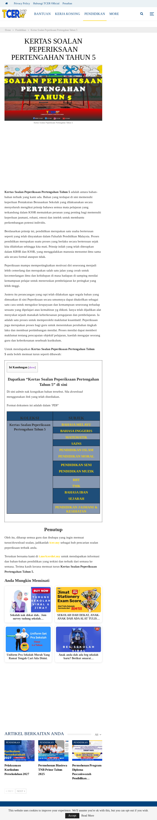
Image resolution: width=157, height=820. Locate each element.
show (32, 367)
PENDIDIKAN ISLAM (76, 450)
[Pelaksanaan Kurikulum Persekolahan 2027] (19, 750)
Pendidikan (94, 14)
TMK (76, 486)
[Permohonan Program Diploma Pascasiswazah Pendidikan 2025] (87, 750)
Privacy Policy (22, 3)
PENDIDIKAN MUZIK (76, 471)
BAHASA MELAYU (76, 425)
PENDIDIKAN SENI (76, 465)
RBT (76, 480)
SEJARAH (76, 499)
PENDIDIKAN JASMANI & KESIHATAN (76, 509)
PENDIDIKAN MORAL (76, 456)
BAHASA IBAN (76, 492)
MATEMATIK (76, 437)
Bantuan (42, 14)
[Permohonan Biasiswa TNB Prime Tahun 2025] (53, 750)
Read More (87, 815)
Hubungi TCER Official (46, 3)
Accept (72, 815)
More (114, 14)
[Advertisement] (53, 159)
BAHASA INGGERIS (76, 431)
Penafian (67, 3)
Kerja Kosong (67, 14)
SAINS (76, 444)
